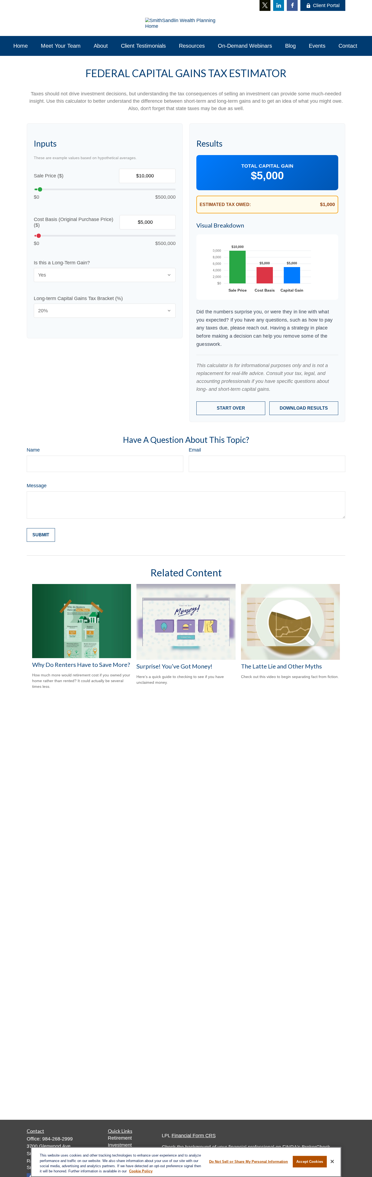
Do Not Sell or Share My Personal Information (248, 1162)
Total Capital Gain (267, 166)
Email (195, 450)
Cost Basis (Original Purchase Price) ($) (73, 222)
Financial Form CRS (194, 1135)
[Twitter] (265, 5)
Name (33, 450)
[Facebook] (292, 5)
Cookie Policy (141, 1171)
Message (37, 485)
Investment (120, 1145)
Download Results (304, 408)
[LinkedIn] (278, 5)
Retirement (120, 1138)
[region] (186, 1162)
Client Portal (326, 5)
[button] (20, 46)
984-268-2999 (57, 1139)
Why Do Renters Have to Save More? (81, 664)
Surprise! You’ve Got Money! (174, 666)
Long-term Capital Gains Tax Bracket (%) (78, 298)
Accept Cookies (309, 1162)
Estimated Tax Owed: (225, 204)
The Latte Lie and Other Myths (281, 666)
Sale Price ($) (48, 175)
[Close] (332, 1161)
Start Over (231, 408)
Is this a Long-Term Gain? (62, 262)
